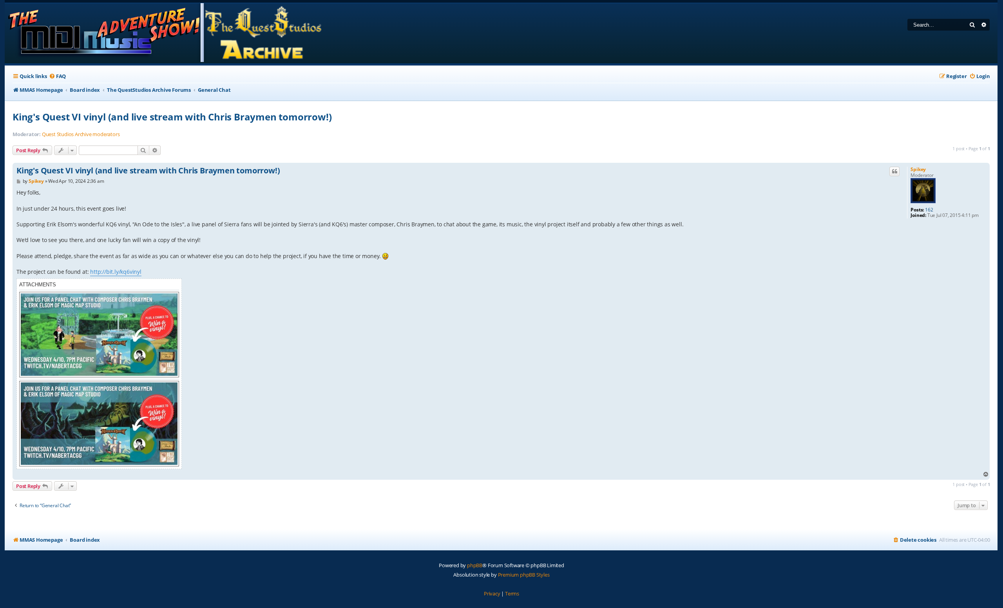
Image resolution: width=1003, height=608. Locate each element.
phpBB (474, 565)
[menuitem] (57, 76)
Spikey (918, 169)
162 (929, 210)
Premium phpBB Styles (524, 574)
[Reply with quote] (894, 171)
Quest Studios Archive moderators (81, 134)
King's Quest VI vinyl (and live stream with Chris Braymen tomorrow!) (172, 116)
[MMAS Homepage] (164, 33)
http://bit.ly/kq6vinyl (115, 271)
